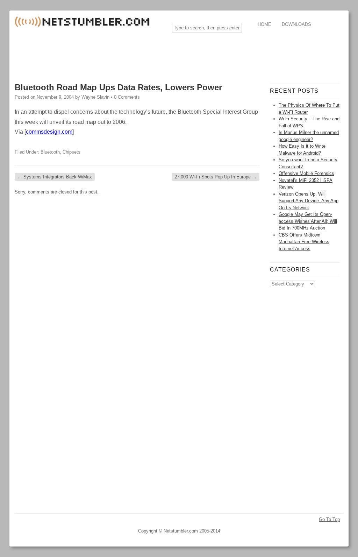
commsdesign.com (49, 132)
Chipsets (71, 152)
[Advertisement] (142, 54)
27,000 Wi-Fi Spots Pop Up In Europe (215, 176)
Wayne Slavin (95, 97)
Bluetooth (50, 152)
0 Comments (127, 97)
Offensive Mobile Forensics (306, 173)
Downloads (296, 24)
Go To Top (329, 519)
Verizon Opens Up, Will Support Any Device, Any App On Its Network (308, 200)
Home (264, 24)
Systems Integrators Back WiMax (54, 176)
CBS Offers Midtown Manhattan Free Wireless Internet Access (304, 241)
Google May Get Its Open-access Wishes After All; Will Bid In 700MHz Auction (308, 221)
